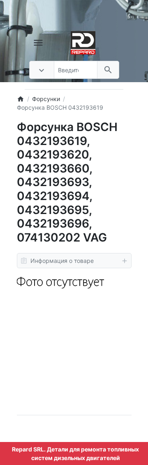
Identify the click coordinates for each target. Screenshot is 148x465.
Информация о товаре (62, 260)
